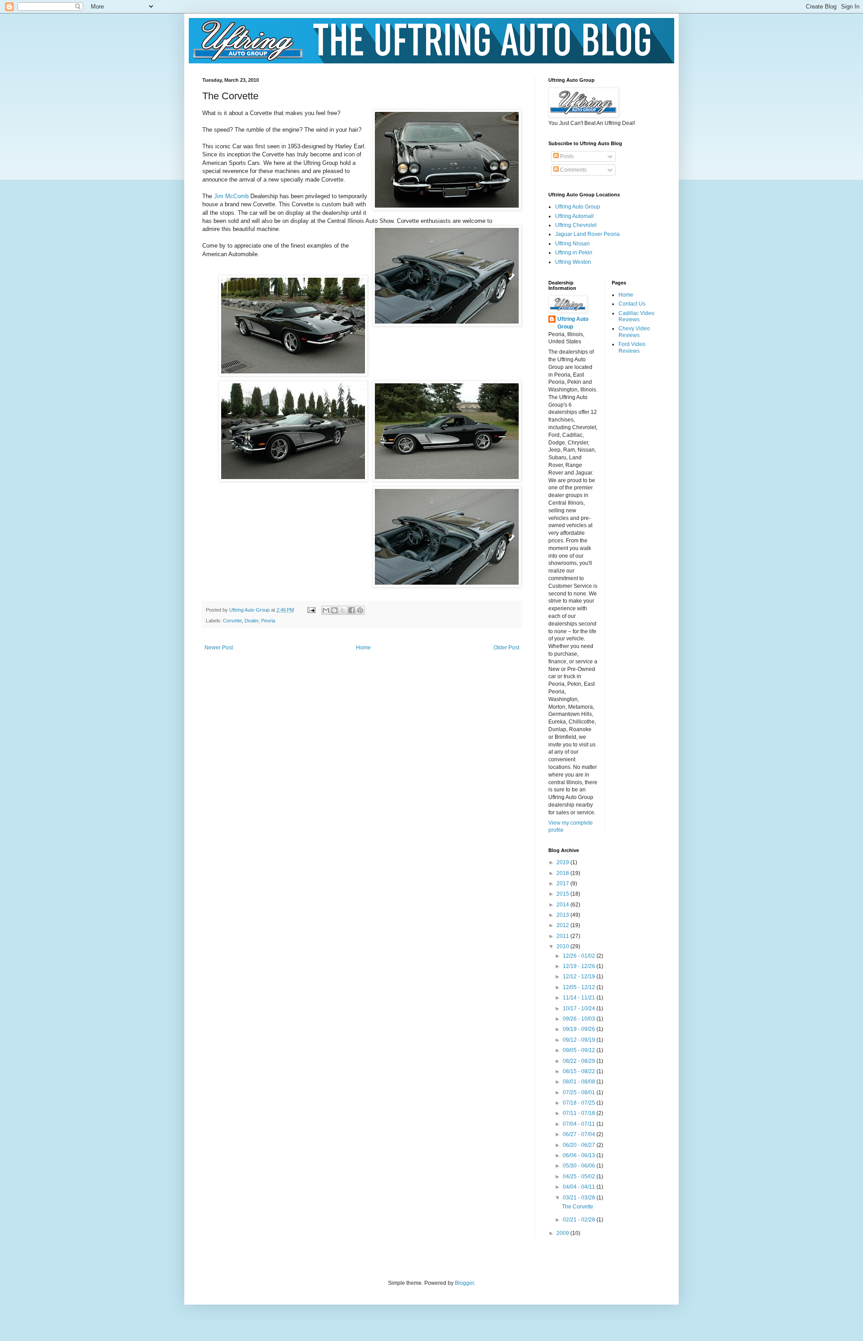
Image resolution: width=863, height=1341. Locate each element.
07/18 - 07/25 (579, 1103)
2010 (563, 946)
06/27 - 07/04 (579, 1134)
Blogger (464, 1283)
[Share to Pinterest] (360, 610)
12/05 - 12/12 (579, 987)
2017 (563, 883)
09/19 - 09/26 (579, 1029)
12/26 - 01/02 (579, 956)
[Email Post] (311, 610)
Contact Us (631, 304)
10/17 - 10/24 (579, 1008)
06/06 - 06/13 (579, 1155)
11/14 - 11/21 (579, 998)
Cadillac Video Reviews (636, 316)
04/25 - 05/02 (579, 1176)
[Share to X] (342, 610)
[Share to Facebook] (351, 610)
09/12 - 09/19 (579, 1040)
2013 (563, 915)
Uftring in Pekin (573, 252)
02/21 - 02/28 (579, 1220)
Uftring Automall (574, 216)
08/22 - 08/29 (579, 1061)
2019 (563, 862)
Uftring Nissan (572, 243)
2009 (563, 1233)
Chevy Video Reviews (634, 331)
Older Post (506, 647)
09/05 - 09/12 (579, 1050)
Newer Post (219, 647)
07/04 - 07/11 (579, 1124)
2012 (563, 925)
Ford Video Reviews (631, 347)
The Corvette (577, 1206)
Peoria (268, 620)
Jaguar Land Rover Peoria (587, 234)
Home (363, 647)
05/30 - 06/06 (579, 1166)
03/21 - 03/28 (579, 1197)
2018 (563, 873)
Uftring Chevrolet (575, 225)
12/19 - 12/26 (579, 966)
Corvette (232, 620)
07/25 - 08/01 (579, 1092)
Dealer (251, 620)
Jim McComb (231, 196)
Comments (573, 170)
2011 (563, 936)
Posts (566, 156)
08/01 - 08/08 (579, 1082)
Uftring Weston (573, 262)
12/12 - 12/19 (579, 976)
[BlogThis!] (334, 610)
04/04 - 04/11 (579, 1187)
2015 (563, 894)
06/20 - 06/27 (579, 1145)
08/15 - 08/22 (579, 1071)
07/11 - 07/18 (579, 1113)
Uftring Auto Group (577, 207)
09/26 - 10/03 (579, 1019)
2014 (563, 904)
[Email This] (325, 610)
